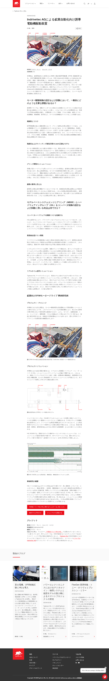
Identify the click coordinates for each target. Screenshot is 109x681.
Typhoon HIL (64, 536)
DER (33, 28)
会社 (60, 3)
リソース (50, 3)
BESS (16, 636)
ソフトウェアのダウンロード (61, 657)
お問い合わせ (71, 3)
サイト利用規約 (77, 678)
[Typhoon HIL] (16, 3)
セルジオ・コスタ (47, 69)
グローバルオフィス (35, 668)
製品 (41, 3)
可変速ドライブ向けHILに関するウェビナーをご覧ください (47, 507)
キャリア (32, 665)
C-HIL (28, 28)
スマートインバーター (78, 636)
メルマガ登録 (80, 657)
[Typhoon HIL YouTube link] (79, 663)
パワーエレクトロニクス (83, 634)
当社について (33, 657)
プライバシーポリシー (67, 678)
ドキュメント (56, 663)
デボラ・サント (36, 69)
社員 (30, 660)
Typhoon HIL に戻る (20, 11)
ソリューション (29, 3)
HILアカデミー (57, 660)
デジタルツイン (52, 634)
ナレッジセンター (58, 665)
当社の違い (32, 663)
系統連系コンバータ (48, 636)
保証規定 (55, 668)
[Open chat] (104, 676)
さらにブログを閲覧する (54, 513)
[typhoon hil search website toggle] (84, 3)
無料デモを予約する (35, 513)
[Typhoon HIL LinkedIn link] (76, 663)
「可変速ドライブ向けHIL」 (54, 532)
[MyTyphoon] (94, 3)
